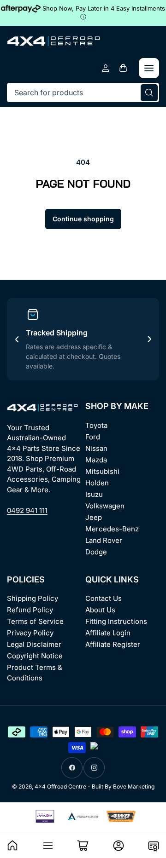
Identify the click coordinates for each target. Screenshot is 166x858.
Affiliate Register (112, 644)
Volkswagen (105, 505)
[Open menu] (149, 68)
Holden (97, 482)
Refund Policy (30, 609)
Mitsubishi (102, 471)
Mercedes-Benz (112, 528)
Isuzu (94, 494)
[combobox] (83, 92)
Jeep (93, 517)
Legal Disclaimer (34, 644)
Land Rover (103, 540)
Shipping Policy (32, 598)
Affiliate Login (107, 632)
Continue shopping (83, 219)
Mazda (96, 459)
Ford (92, 436)
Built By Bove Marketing (123, 786)
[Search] (149, 92)
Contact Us (103, 598)
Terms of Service (35, 621)
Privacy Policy (30, 632)
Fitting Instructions (116, 621)
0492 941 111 (27, 510)
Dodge (96, 551)
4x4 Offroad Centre (60, 786)
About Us (100, 609)
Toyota (96, 425)
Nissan (96, 448)
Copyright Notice (35, 655)
